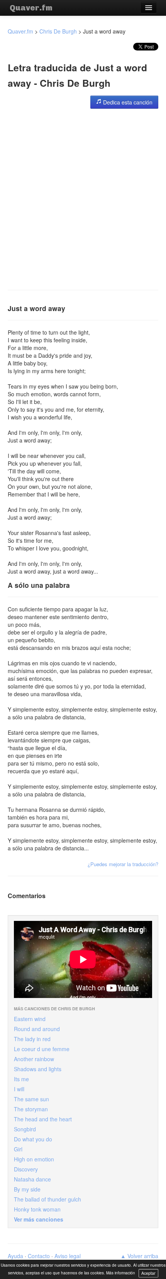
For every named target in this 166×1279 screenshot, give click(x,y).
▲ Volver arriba (139, 1256)
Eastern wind (30, 1019)
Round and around (37, 1029)
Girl (18, 1149)
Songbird (25, 1129)
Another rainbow (34, 1059)
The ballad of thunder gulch (47, 1199)
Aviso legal (67, 1256)
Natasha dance (32, 1179)
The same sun (31, 1099)
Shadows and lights (37, 1069)
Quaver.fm (31, 7)
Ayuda (15, 1256)
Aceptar (148, 1273)
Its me (21, 1079)
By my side (27, 1189)
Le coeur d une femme (41, 1049)
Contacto (39, 1256)
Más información (120, 1273)
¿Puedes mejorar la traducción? (123, 864)
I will (19, 1089)
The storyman (31, 1109)
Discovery (26, 1169)
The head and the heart (43, 1119)
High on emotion (34, 1159)
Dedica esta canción (127, 102)
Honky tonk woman (37, 1209)
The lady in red (32, 1039)
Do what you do (33, 1139)
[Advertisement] (83, 199)
